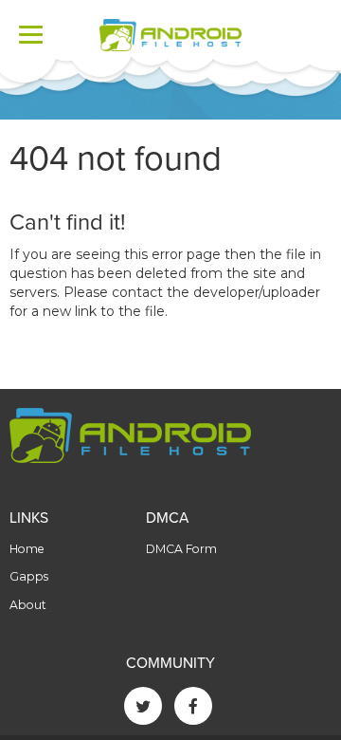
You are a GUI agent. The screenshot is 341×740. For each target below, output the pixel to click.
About (27, 605)
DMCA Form (181, 549)
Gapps (28, 576)
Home (27, 549)
